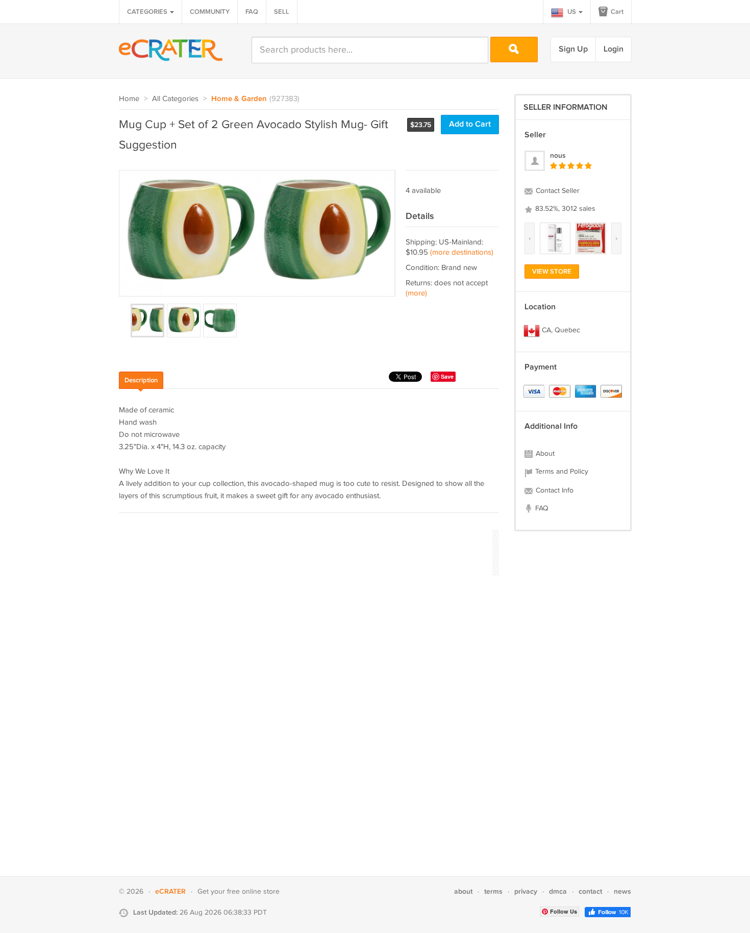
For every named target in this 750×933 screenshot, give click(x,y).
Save (447, 376)
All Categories (175, 98)
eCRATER (170, 891)
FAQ (251, 12)
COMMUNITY (210, 12)
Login (613, 49)
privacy (525, 891)
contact (590, 891)
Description (141, 380)
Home (129, 98)
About (544, 454)
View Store (551, 271)
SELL (281, 12)
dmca (558, 891)
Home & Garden (239, 99)
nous (558, 155)
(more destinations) (461, 252)
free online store (253, 892)
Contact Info (553, 490)
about (463, 891)
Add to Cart (470, 124)
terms (493, 891)
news (622, 891)
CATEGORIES (148, 12)
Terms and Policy (560, 472)
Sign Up (573, 49)
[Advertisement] (304, 551)
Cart (616, 12)
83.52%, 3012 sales (564, 209)
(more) (416, 293)
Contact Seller (557, 191)
